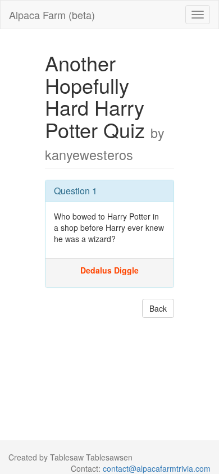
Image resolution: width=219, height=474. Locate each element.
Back (158, 308)
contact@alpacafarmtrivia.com (157, 468)
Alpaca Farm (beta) (52, 14)
